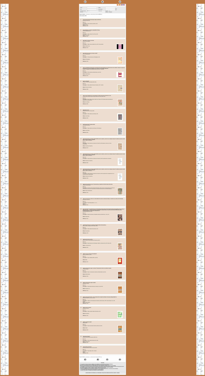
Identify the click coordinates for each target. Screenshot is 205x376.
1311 (101, 14)
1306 (93, 14)
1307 (95, 14)
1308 (96, 14)
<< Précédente (87, 14)
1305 (91, 14)
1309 (98, 14)
